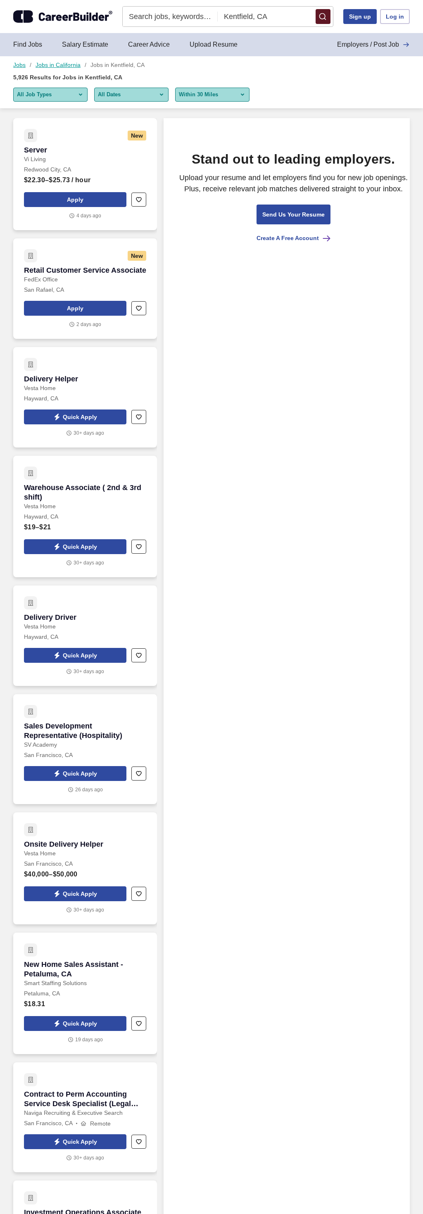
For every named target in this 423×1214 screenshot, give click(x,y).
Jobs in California (58, 65)
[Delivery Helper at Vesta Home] (85, 397)
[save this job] (138, 200)
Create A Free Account (288, 238)
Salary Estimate (85, 44)
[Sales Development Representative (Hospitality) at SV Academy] (85, 749)
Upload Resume (214, 44)
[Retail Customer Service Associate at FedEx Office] (85, 288)
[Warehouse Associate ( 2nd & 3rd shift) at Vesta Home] (85, 516)
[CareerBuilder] (62, 16)
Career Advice (149, 44)
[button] (323, 16)
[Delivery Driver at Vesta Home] (85, 635)
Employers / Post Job (368, 44)
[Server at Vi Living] (85, 174)
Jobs (19, 65)
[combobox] (170, 16)
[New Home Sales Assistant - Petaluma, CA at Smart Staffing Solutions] (85, 993)
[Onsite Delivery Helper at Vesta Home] (85, 868)
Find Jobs (27, 44)
